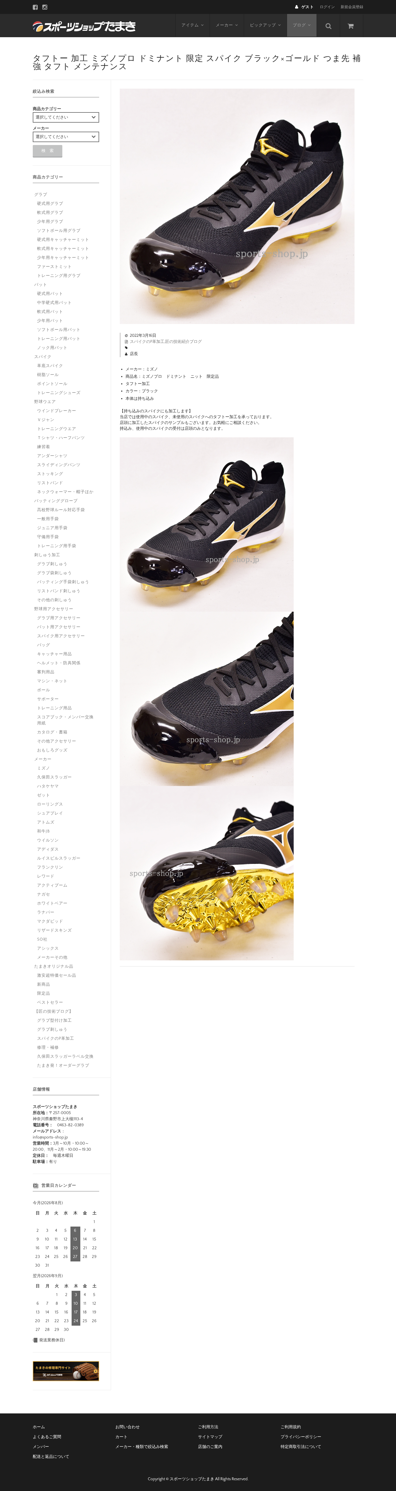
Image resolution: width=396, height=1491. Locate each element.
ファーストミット (54, 266)
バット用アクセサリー (59, 627)
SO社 (42, 939)
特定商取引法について (301, 1447)
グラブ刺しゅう (52, 564)
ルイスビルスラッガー (59, 858)
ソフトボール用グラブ (59, 230)
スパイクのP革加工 (147, 341)
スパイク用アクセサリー (61, 636)
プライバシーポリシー (301, 1437)
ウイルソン (48, 840)
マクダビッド (50, 921)
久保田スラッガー (54, 777)
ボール (43, 690)
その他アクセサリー (56, 741)
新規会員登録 (352, 7)
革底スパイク (50, 366)
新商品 (43, 984)
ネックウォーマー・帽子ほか (65, 492)
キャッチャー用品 (54, 654)
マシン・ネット (52, 681)
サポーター (48, 699)
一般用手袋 (48, 519)
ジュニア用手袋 (52, 528)
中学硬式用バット (54, 302)
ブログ (299, 25)
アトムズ (46, 822)
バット (40, 284)
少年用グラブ (50, 221)
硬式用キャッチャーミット (63, 239)
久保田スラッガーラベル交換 (65, 1056)
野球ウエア (45, 402)
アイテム (190, 25)
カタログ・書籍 (52, 732)
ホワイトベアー (52, 903)
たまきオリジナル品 (53, 966)
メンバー (41, 1447)
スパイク (43, 357)
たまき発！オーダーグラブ (63, 1065)
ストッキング (50, 474)
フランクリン (50, 867)
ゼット (43, 795)
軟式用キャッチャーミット (63, 248)
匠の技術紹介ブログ (183, 341)
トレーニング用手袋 (56, 546)
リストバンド (50, 483)
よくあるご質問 (47, 1437)
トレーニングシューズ (59, 393)
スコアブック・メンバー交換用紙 (65, 720)
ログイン (327, 7)
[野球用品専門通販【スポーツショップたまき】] (84, 25)
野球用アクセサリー (53, 609)
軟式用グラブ (50, 212)
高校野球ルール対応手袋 (61, 510)
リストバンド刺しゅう (59, 591)
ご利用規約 (291, 1427)
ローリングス (50, 804)
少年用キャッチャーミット (63, 257)
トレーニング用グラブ (59, 275)
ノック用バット (52, 348)
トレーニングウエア (56, 429)
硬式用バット (50, 293)
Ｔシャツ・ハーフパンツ (61, 438)
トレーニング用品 (54, 708)
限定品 (43, 993)
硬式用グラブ (50, 203)
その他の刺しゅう (54, 600)
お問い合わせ (127, 1427)
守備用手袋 (48, 537)
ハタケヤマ (48, 786)
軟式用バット (50, 311)
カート (121, 1437)
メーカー (224, 25)
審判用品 (46, 672)
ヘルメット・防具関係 (59, 663)
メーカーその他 (52, 957)
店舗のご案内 (210, 1447)
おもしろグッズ (52, 750)
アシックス (48, 948)
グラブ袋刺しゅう (54, 573)
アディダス (48, 849)
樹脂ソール (48, 375)
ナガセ (43, 894)
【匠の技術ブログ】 (53, 1011)
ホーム (39, 1427)
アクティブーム (52, 885)
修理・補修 (48, 1047)
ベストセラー (50, 1002)
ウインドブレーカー (56, 411)
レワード (46, 876)
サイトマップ (210, 1437)
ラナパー (46, 912)
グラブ (40, 194)
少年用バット (50, 320)
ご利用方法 (208, 1427)
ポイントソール (52, 384)
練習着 (43, 447)
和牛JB (43, 831)
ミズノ (43, 768)
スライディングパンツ (59, 465)
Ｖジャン (46, 420)
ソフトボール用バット (59, 329)
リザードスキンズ (54, 930)
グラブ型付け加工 (54, 1020)
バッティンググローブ (56, 501)
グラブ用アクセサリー (59, 618)
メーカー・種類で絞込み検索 (141, 1447)
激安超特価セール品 (56, 975)
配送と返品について (51, 1456)
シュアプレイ (50, 813)
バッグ (43, 645)
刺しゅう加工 (47, 555)
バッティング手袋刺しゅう (63, 582)
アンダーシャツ (52, 456)
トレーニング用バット (59, 338)
